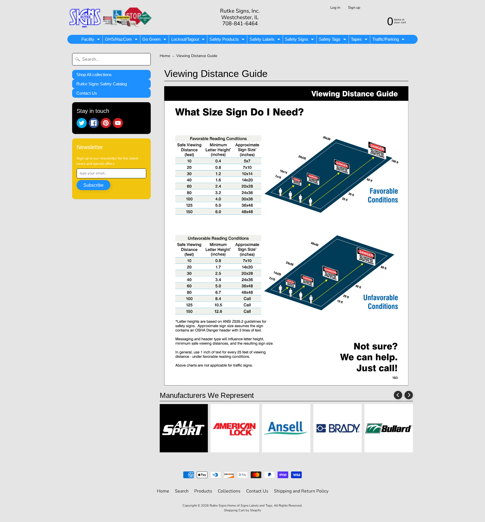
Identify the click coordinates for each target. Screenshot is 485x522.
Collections (229, 491)
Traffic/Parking (389, 40)
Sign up (354, 8)
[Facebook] (94, 123)
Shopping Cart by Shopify (242, 510)
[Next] (408, 395)
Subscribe (93, 185)
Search (182, 491)
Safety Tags (333, 40)
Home (165, 55)
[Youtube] (118, 123)
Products (203, 491)
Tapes (360, 40)
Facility (91, 40)
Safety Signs (300, 40)
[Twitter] (82, 123)
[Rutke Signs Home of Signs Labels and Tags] (111, 17)
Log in (335, 8)
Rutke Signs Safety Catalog (101, 83)
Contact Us (86, 93)
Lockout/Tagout (188, 40)
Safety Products (227, 40)
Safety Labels (266, 40)
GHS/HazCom (122, 40)
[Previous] (398, 395)
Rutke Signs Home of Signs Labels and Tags (241, 505)
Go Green (155, 40)
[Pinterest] (106, 123)
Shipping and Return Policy (301, 491)
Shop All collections (94, 74)
